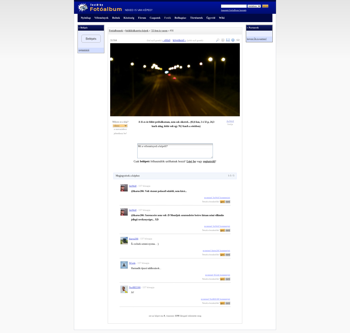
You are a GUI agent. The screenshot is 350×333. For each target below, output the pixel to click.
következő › (179, 40)
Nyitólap (86, 17)
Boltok (116, 17)
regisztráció (84, 50)
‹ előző (166, 40)
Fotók (167, 17)
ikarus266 (133, 239)
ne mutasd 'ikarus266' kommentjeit (216, 251)
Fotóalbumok (116, 30)
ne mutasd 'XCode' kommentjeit (217, 275)
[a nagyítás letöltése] (227, 40)
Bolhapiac (180, 17)
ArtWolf (230, 121)
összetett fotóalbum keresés (233, 10)
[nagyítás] (217, 40)
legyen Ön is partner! (257, 39)
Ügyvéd (210, 17)
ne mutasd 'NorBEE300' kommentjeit (215, 299)
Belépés (91, 38)
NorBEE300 (135, 287)
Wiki (222, 17)
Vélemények (101, 17)
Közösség (129, 17)
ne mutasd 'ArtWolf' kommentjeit (217, 198)
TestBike (115, 8)
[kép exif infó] (232, 40)
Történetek (196, 17)
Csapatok (155, 17)
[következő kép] (175, 115)
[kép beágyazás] (237, 40)
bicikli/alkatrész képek (136, 30)
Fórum (142, 17)
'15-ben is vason (159, 30)
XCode (132, 263)
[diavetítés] (222, 40)
